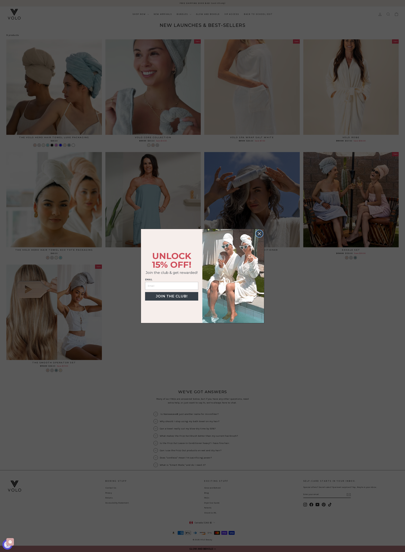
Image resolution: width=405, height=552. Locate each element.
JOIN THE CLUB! (172, 296)
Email (148, 279)
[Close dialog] (259, 233)
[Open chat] (10, 542)
